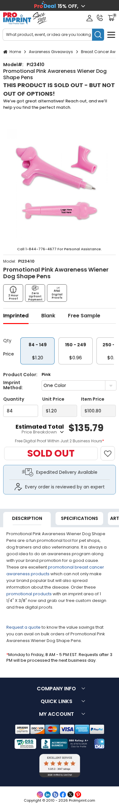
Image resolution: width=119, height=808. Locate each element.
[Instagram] (40, 794)
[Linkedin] (47, 794)
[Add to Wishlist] (111, 450)
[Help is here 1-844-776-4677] (100, 18)
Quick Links (56, 701)
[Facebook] (63, 794)
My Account (56, 714)
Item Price (92, 399)
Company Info (56, 688)
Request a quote (23, 627)
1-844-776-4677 (40, 249)
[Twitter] (70, 794)
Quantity (13, 399)
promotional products (29, 594)
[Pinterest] (78, 794)
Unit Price (53, 399)
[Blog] (55, 794)
